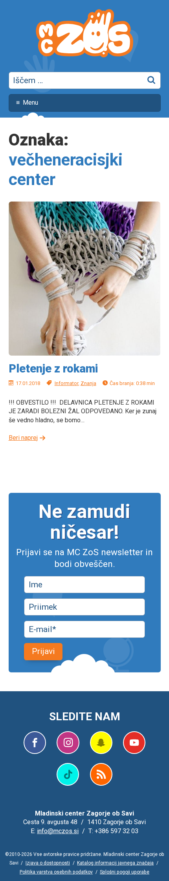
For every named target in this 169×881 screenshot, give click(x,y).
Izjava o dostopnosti (48, 863)
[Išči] (151, 80)
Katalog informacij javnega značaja (115, 863)
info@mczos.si (58, 831)
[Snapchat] (101, 742)
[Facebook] (35, 742)
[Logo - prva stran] (84, 34)
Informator (66, 383)
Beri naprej (23, 437)
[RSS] (101, 774)
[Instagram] (68, 742)
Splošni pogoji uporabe (124, 872)
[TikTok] (68, 774)
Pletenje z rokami (53, 368)
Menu (30, 102)
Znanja (88, 383)
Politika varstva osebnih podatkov (56, 872)
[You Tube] (134, 742)
